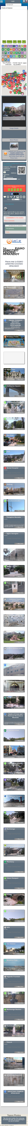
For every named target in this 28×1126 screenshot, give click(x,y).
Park (8, 451)
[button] (14, 79)
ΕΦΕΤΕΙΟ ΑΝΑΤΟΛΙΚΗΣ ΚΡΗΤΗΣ (15, 665)
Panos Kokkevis (13, 993)
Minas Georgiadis (13, 419)
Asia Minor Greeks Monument (15, 764)
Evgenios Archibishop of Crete (15, 403)
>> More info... (20, 281)
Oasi (8, 780)
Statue (9, 566)
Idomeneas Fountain (14, 1075)
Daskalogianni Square (15, 1026)
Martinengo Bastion (14, 1009)
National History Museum (15, 797)
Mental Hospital (12, 468)
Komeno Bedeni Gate (15, 648)
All (24, 41)
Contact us (11, 1125)
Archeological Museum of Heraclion (15, 272)
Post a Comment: (9, 221)
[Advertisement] (14, 24)
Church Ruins (12, 1058)
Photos (9, 41)
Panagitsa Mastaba (14, 517)
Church (9, 1042)
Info (15, 41)
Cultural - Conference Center (15, 846)
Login (3, 1125)
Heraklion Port (12, 960)
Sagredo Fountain (13, 976)
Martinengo (11, 829)
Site (8, 632)
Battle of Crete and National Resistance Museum (15, 715)
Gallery (9, 894)
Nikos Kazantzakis (14, 501)
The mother (11, 911)
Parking (9, 304)
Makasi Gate (11, 287)
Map (4, 41)
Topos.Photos (14, 1115)
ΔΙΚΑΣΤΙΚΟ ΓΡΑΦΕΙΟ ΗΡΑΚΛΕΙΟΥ (15, 1092)
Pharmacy (10, 862)
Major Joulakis (12, 583)
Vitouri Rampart (12, 878)
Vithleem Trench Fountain (15, 600)
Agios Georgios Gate (14, 615)
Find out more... (13, 1123)
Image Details (14, 128)
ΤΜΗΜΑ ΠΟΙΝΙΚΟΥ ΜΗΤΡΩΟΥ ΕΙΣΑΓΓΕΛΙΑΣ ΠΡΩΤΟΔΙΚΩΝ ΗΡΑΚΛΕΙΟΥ (15, 324)
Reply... (8, 232)
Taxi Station (11, 944)
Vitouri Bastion (12, 812)
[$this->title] (13, 243)
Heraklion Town (12, 337)
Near (19, 41)
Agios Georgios (12, 533)
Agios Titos (11, 369)
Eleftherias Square (14, 386)
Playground (11, 697)
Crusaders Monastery (15, 681)
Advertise (7, 1125)
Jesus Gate (11, 550)
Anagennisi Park (13, 730)
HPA (8, 927)
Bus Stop (10, 435)
